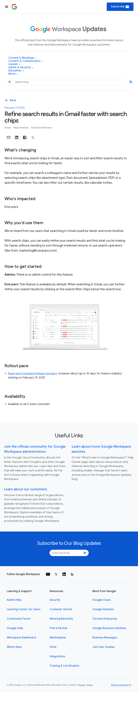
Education (16, 70)
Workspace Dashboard (21, 637)
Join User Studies (103, 647)
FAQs (53, 647)
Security (55, 600)
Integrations (57, 656)
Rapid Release (21, 127)
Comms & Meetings (22, 57)
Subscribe (120, 7)
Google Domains (103, 609)
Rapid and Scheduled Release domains (32, 373)
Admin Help (14, 600)
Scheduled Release (41, 127)
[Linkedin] (64, 574)
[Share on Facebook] (25, 137)
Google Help (15, 628)
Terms (90, 685)
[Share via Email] (9, 137)
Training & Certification (64, 665)
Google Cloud (101, 600)
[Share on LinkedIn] (17, 137)
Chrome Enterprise (104, 618)
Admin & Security (20, 67)
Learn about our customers (25, 489)
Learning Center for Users (23, 609)
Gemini (14, 64)
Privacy (81, 685)
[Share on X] (33, 137)
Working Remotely (61, 618)
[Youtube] (48, 574)
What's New (14, 647)
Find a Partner (58, 628)
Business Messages (104, 637)
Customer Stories (61, 609)
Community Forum (18, 618)
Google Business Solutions (109, 628)
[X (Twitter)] (56, 574)
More (13, 73)
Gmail (8, 127)
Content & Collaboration (25, 61)
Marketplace (58, 637)
